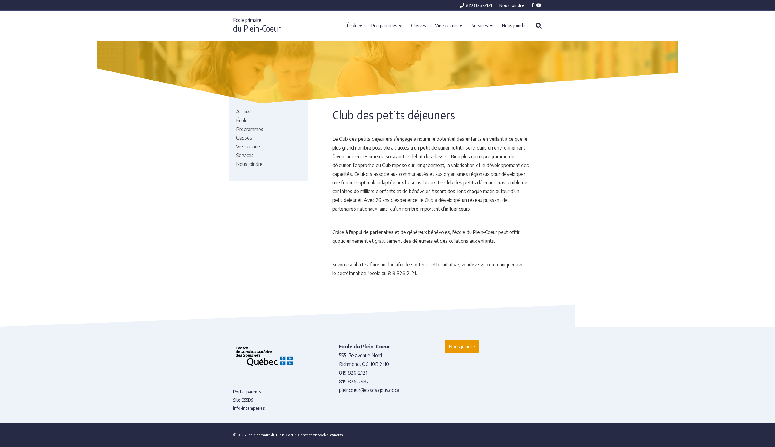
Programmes (384, 25)
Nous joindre (511, 5)
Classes (418, 25)
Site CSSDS (243, 400)
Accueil (243, 112)
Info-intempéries (249, 408)
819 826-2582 (354, 382)
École (352, 25)
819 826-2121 (478, 5)
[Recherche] (536, 26)
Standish (336, 435)
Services (480, 25)
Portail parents (247, 391)
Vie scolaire (446, 25)
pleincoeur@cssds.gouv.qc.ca (369, 390)
